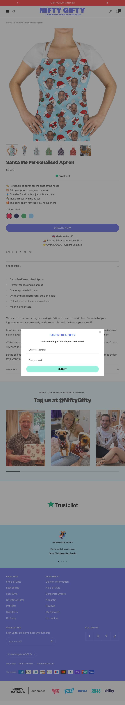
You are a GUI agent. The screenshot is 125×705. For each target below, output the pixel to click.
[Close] (100, 332)
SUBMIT (62, 369)
